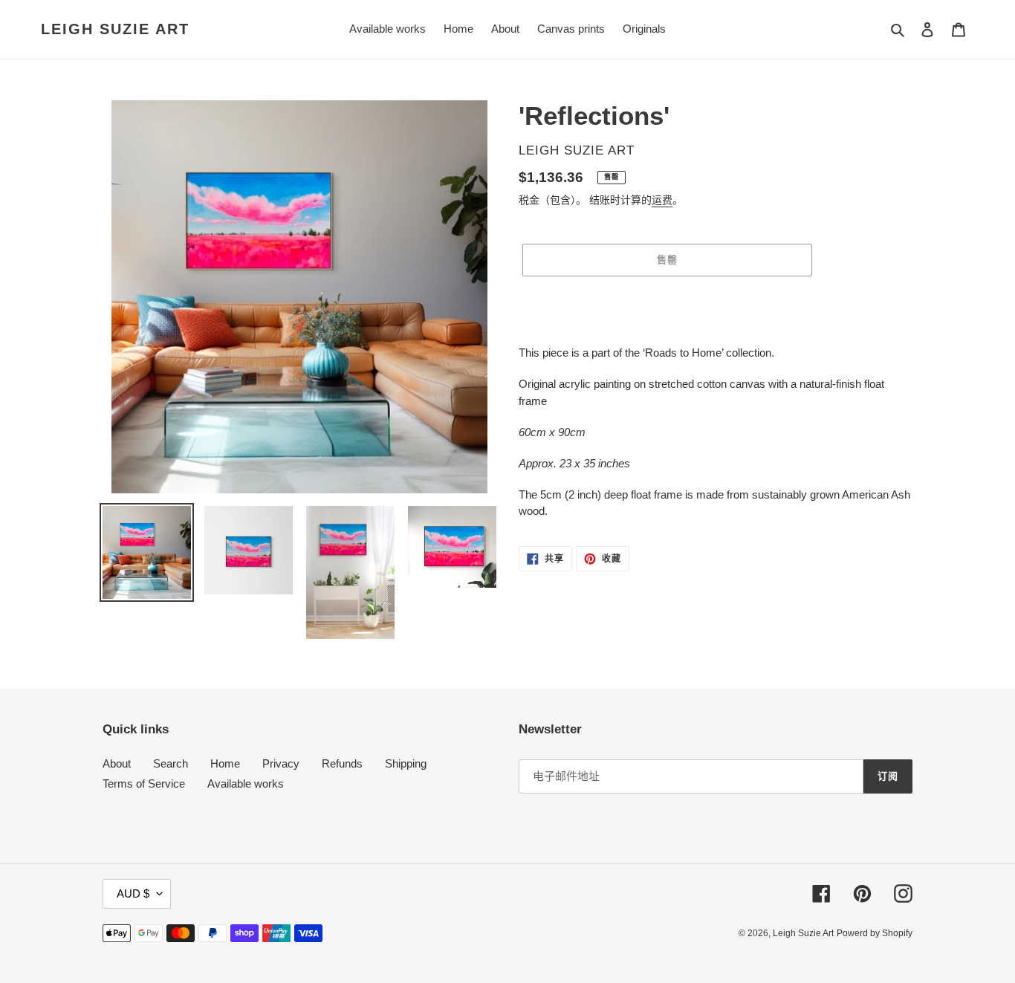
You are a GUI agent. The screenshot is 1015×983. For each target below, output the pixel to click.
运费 (662, 200)
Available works (245, 783)
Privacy (280, 763)
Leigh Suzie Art (115, 29)
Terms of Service (144, 783)
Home (225, 763)
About (117, 763)
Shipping (406, 763)
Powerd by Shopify (874, 933)
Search (170, 763)
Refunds (342, 763)
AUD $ (133, 893)
